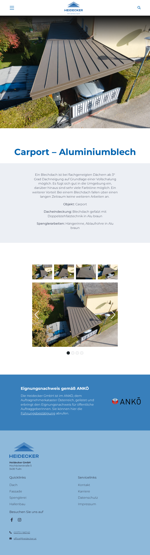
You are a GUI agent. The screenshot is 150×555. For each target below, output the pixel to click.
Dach (13, 485)
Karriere (84, 491)
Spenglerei (17, 497)
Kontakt (84, 485)
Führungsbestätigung (38, 413)
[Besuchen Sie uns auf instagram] (19, 519)
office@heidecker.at (25, 538)
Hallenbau (17, 504)
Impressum (87, 504)
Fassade (15, 491)
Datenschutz (88, 497)
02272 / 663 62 (22, 532)
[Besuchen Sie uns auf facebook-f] (12, 519)
